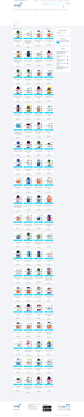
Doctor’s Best (55, 9)
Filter (58, 42)
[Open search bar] (18, 20)
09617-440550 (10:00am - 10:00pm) (34, 406)
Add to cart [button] (18, 45)
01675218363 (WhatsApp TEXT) (32, 409)
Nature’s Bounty (24, 9)
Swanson (18, 9)
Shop (15, 9)
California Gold (43, 9)
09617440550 (16, 0)
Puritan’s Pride (36, 9)
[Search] (63, 7)
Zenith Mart (57, 415)
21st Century (49, 9)
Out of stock (28, 47)
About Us (60, 9)
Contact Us (65, 9)
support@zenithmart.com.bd (23, 0)
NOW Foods (30, 9)
